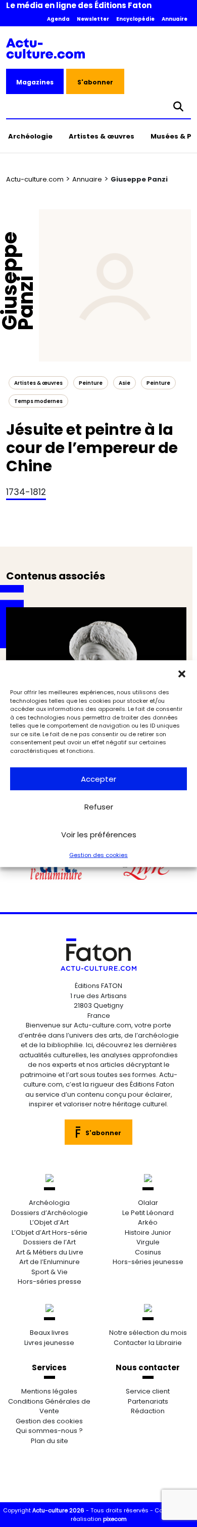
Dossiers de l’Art (49, 1242)
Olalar (148, 1202)
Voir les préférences (98, 834)
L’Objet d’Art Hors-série (49, 1232)
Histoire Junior (148, 1232)
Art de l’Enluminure (49, 1262)
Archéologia (49, 1202)
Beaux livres (49, 1332)
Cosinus (148, 1252)
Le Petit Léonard (148, 1213)
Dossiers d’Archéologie (49, 1213)
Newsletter (93, 19)
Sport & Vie (49, 1272)
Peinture (158, 383)
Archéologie (30, 136)
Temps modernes (38, 401)
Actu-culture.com (35, 179)
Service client (148, 1391)
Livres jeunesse (49, 1343)
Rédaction (148, 1411)
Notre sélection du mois (148, 1332)
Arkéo (148, 1222)
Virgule (148, 1242)
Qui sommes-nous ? (49, 1430)
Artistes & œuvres (101, 136)
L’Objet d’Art (49, 1222)
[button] (182, 673)
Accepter (98, 778)
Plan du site (49, 1441)
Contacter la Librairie (148, 1343)
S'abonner (95, 82)
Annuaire (174, 19)
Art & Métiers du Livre (49, 1252)
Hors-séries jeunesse (148, 1262)
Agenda (58, 19)
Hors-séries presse (49, 1281)
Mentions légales (49, 1391)
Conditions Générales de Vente (49, 1406)
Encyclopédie (135, 19)
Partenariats (148, 1401)
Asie (124, 383)
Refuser (98, 806)
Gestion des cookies (98, 855)
